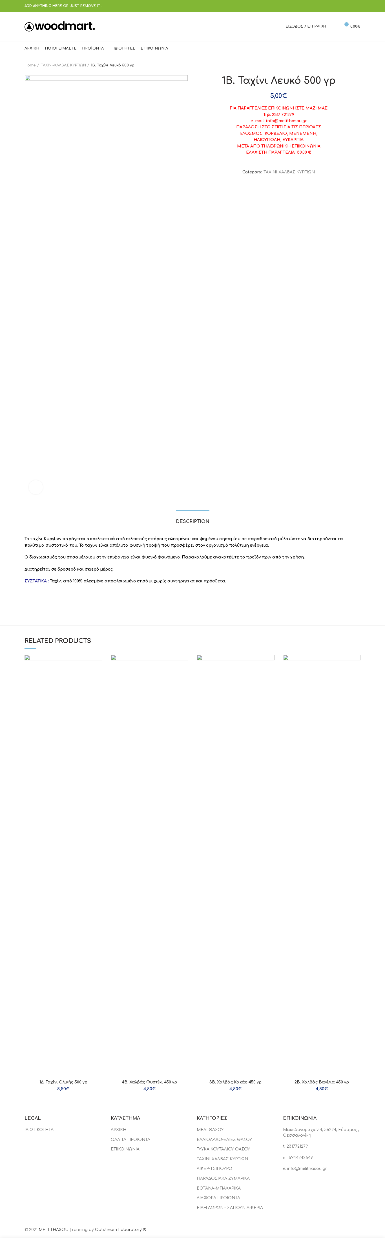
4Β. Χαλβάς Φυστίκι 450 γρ (149, 1082)
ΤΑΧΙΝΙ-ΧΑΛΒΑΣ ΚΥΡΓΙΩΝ (63, 65)
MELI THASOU (53, 1230)
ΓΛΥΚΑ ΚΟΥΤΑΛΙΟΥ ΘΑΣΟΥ (223, 1149)
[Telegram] (356, 6)
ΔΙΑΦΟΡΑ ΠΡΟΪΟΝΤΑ (218, 1198)
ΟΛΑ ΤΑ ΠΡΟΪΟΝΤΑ (130, 1140)
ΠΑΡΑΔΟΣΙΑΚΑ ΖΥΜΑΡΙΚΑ (223, 1178)
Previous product (346, 65)
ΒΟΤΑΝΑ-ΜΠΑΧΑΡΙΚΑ (219, 1188)
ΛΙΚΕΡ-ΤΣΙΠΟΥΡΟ (214, 1169)
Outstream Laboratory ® (120, 1230)
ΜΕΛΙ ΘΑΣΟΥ (210, 1130)
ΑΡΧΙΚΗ (118, 1130)
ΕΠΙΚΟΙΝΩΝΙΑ (125, 1149)
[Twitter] (335, 6)
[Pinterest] (342, 6)
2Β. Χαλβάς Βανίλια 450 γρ (322, 1082)
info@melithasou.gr (307, 1169)
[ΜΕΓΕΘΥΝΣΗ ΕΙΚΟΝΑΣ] (36, 487)
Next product (357, 65)
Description (192, 521)
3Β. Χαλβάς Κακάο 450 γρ (235, 1082)
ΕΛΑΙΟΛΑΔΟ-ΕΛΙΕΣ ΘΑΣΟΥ (224, 1140)
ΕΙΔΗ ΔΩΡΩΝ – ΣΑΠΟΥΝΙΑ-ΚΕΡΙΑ (230, 1208)
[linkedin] (349, 6)
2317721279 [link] (297, 1146)
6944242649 (301, 1158)
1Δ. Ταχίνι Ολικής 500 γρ (63, 1082)
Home (30, 65)
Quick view (98, 664)
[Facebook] (328, 6)
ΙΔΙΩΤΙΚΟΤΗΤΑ (39, 1130)
